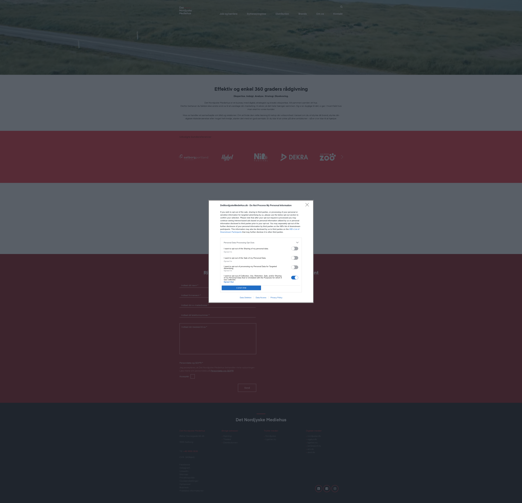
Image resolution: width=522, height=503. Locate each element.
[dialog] (261, 251)
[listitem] (261, 242)
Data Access (261, 297)
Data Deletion (245, 297)
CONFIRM (241, 288)
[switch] (294, 248)
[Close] (308, 205)
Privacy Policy (276, 297)
